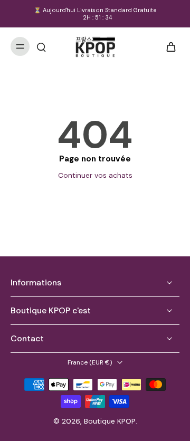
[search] (41, 46)
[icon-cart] (167, 46)
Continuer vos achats (95, 175)
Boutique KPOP (110, 421)
